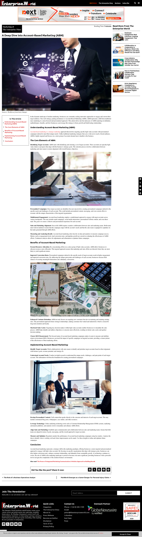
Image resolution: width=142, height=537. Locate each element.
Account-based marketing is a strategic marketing (45, 132)
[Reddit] (140, 193)
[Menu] (139, 3)
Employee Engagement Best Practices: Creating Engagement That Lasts (131, 36)
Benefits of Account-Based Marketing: (14, 131)
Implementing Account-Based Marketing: (15, 136)
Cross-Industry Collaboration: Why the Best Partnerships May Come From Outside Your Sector (132, 61)
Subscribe (125, 3)
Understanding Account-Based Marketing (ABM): (15, 123)
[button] (90, 469)
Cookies (101, 533)
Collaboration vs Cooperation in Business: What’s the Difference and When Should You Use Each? (132, 48)
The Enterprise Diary (106, 3)
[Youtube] (140, 189)
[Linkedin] (140, 179)
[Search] (135, 3)
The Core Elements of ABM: (15, 127)
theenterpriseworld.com (132, 510)
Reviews (118, 3)
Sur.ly (134, 515)
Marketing (7, 26)
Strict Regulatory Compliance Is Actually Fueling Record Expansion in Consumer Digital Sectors (132, 87)
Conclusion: (9, 141)
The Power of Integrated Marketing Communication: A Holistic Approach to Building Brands (66, 461)
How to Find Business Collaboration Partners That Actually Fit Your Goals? (132, 74)
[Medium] (140, 186)
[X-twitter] (140, 182)
